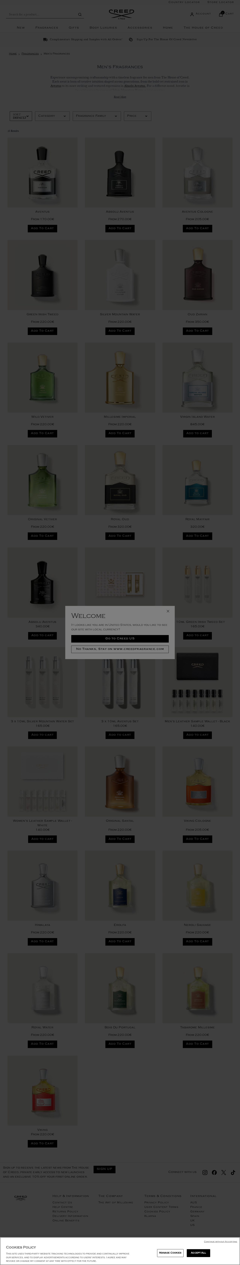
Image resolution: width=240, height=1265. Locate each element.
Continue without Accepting (220, 1242)
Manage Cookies (170, 1253)
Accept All (198, 1253)
